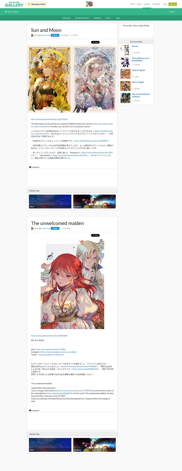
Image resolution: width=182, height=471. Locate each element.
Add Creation (13, 12)
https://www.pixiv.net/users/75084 (50, 349)
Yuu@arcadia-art (42, 35)
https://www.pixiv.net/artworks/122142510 (49, 119)
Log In (165, 4)
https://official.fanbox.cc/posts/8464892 (91, 141)
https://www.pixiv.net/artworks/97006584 (79, 366)
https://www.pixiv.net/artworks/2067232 (70, 155)
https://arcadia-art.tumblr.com (51, 354)
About (172, 12)
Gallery (146, 4)
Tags (118, 18)
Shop (132, 4)
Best (108, 18)
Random (97, 18)
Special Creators (82, 18)
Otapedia (156, 4)
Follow (55, 35)
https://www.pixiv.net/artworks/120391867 (49, 336)
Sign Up (173, 4)
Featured (66, 18)
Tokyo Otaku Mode (90, 4)
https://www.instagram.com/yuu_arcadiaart (59, 352)
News (139, 4)
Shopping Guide (38, 4)
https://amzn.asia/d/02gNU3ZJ (85, 369)
